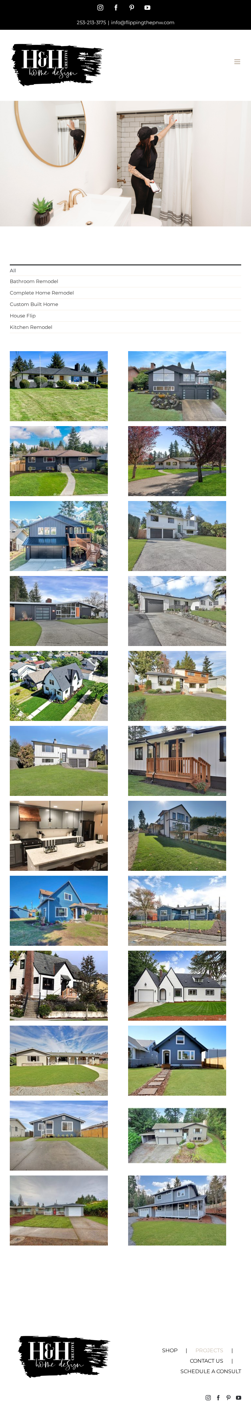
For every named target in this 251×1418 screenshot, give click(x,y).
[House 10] (177, 880)
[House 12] (177, 805)
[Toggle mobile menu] (237, 61)
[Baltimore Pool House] (59, 431)
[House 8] (59, 955)
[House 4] (59, 1105)
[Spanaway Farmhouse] (177, 431)
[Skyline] (59, 356)
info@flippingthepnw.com (143, 22)
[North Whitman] (177, 581)
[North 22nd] (59, 656)
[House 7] (177, 955)
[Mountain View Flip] (177, 730)
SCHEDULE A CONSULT (210, 1371)
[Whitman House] (59, 730)
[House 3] (177, 1105)
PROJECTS (209, 1350)
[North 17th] (59, 581)
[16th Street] (177, 656)
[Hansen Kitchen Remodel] (59, 805)
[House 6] (59, 1030)
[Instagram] (208, 1397)
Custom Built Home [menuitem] (34, 304)
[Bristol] (59, 506)
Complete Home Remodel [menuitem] (42, 293)
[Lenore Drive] (177, 356)
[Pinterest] (228, 1397)
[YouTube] (238, 1397)
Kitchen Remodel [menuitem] (31, 327)
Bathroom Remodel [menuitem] (34, 281)
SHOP (169, 1350)
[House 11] (59, 880)
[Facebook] (218, 1397)
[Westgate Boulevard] (177, 506)
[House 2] (177, 1180)
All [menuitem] (13, 270)
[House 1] (59, 1180)
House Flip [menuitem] (23, 316)
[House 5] (177, 1030)
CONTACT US (206, 1361)
